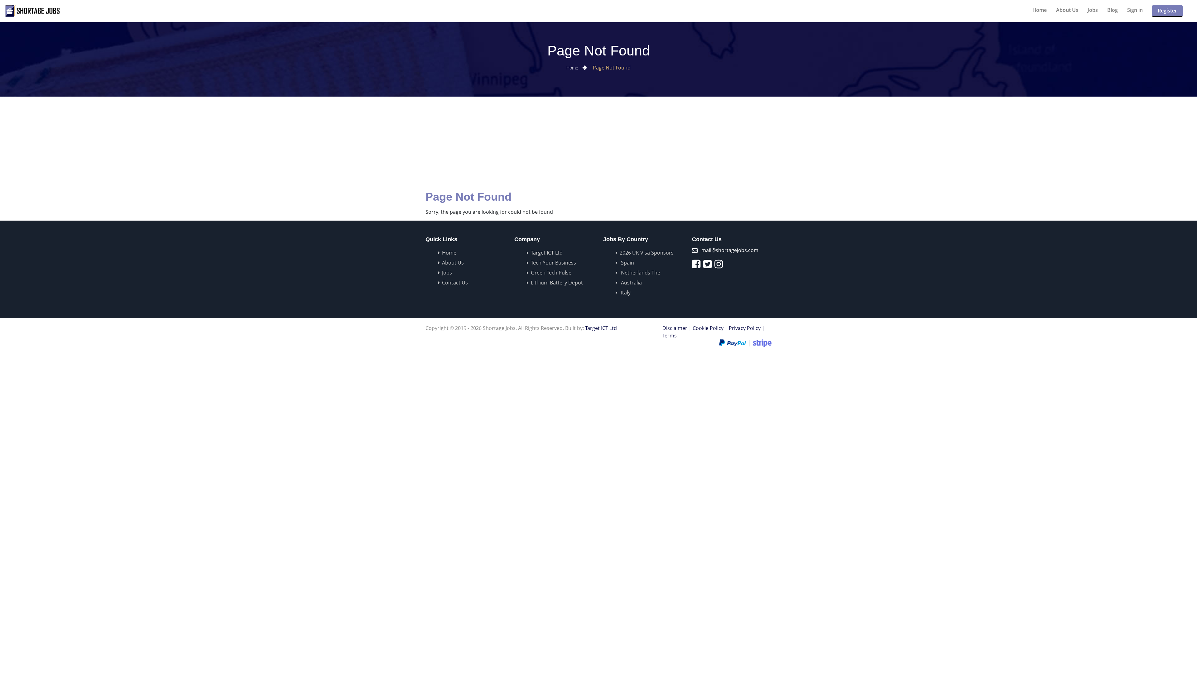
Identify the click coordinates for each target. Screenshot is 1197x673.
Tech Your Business (553, 262)
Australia (631, 282)
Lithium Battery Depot (557, 282)
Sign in (1135, 10)
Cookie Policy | (710, 328)
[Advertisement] (598, 143)
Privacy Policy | (747, 328)
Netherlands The (640, 272)
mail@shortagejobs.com (729, 250)
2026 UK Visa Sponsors (647, 252)
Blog (1112, 10)
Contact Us (455, 282)
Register (1167, 10)
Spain (627, 262)
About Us (1067, 10)
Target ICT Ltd (547, 252)
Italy (625, 292)
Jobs (1093, 10)
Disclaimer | (676, 328)
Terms (669, 335)
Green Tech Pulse (551, 272)
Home (1039, 10)
